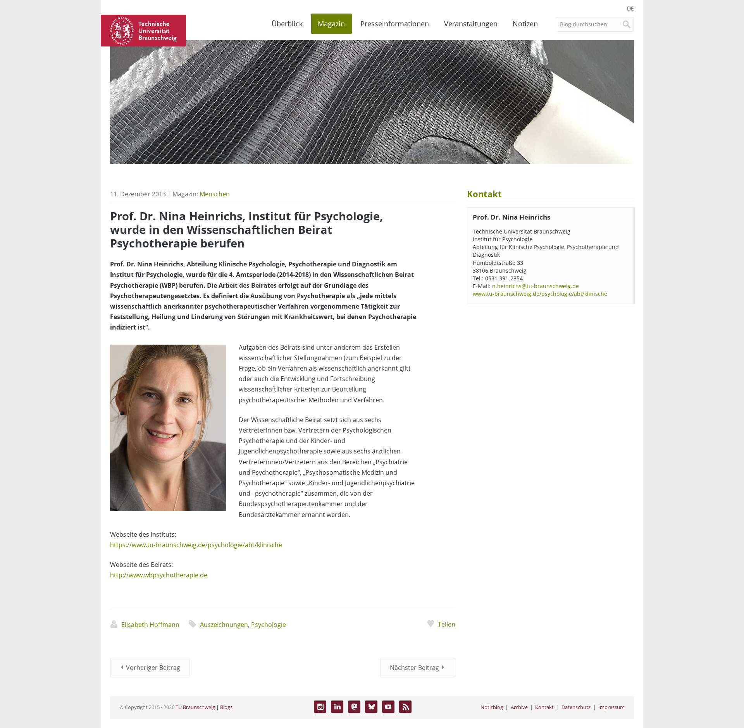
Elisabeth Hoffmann (150, 624)
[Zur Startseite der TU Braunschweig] (143, 30)
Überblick (287, 23)
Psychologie (268, 624)
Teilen (446, 624)
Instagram (320, 707)
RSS (405, 707)
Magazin (331, 23)
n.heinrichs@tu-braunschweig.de (535, 286)
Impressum (611, 707)
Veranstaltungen (471, 23)
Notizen (525, 23)
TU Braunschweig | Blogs (204, 707)
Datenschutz (576, 707)
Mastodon (354, 707)
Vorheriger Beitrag (153, 667)
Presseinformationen (394, 23)
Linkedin (337, 707)
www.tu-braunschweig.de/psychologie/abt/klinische (540, 293)
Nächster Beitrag (414, 667)
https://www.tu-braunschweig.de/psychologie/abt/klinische (196, 545)
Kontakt (544, 707)
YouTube (388, 707)
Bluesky (371, 707)
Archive (519, 707)
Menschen (215, 194)
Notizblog (491, 707)
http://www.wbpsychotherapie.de (158, 575)
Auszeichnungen (224, 624)
